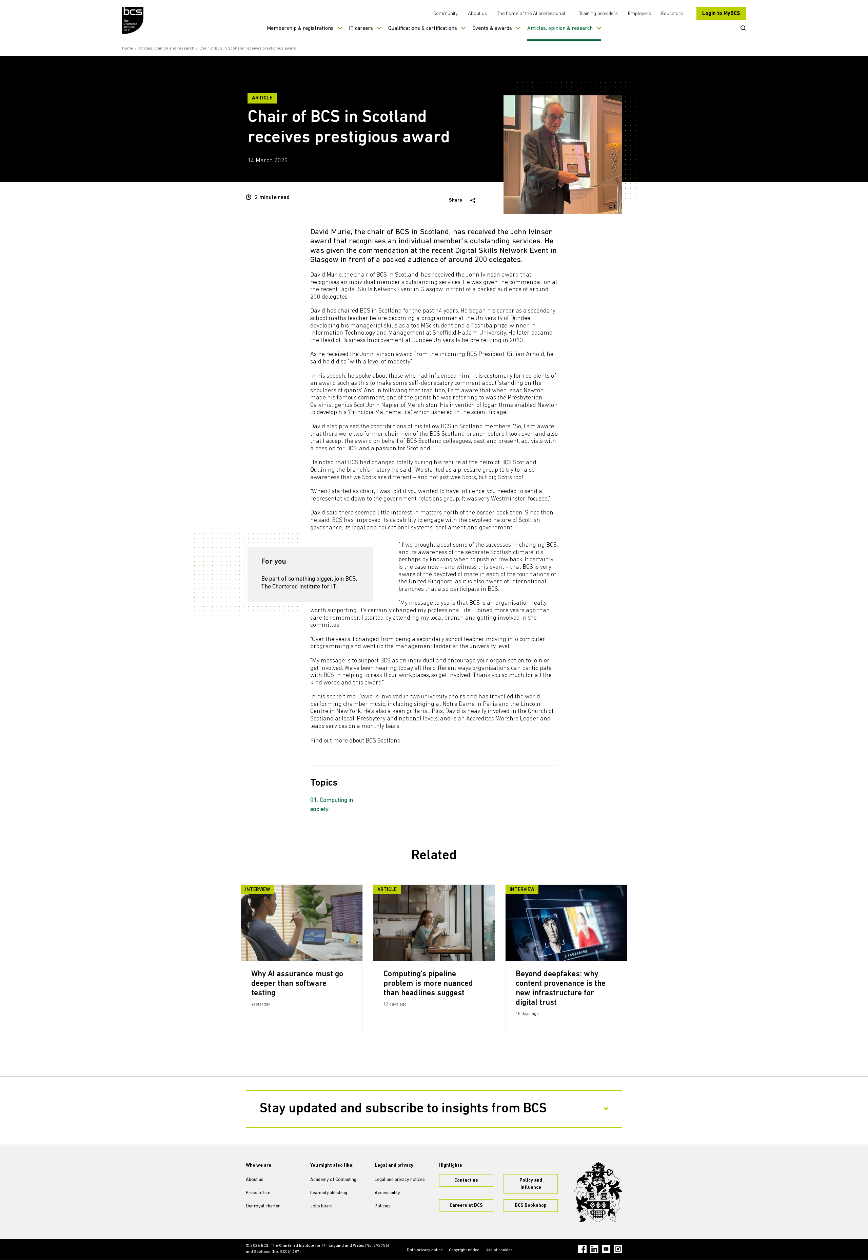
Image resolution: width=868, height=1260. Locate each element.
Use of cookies (499, 1250)
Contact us (466, 1180)
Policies (383, 1206)
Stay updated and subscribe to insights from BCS (403, 1109)
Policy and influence (530, 1184)
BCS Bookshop (531, 1205)
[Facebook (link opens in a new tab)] (582, 1249)
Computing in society (331, 805)
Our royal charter (263, 1206)
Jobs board (321, 1206)
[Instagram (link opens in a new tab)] (618, 1249)
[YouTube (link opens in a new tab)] (606, 1249)
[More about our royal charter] (598, 1192)
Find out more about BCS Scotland (355, 741)
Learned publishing (328, 1193)
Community (445, 13)
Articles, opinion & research (560, 28)
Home (127, 48)
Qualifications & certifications (422, 28)
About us (477, 13)
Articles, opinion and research (166, 48)
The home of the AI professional (531, 13)
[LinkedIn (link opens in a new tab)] (594, 1249)
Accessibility (387, 1193)
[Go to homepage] (133, 20)
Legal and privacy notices (400, 1179)
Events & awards (492, 28)
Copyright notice (464, 1250)
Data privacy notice (425, 1250)
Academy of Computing (333, 1179)
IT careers (361, 28)
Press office (258, 1193)
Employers (639, 13)
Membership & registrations (300, 28)
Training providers (598, 13)
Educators (672, 13)
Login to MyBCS (721, 13)
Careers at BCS (466, 1205)
